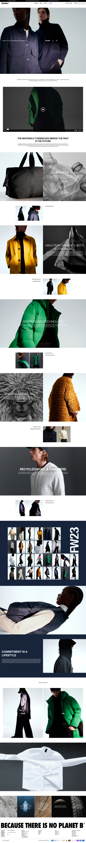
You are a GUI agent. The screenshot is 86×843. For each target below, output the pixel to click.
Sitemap (56, 834)
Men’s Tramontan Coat (49, 502)
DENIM (50, 3)
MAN (41, 3)
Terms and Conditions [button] (76, 830)
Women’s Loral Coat (37, 426)
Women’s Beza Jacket (49, 206)
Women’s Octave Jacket (49, 355)
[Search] (79, 3)
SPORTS (45, 3)
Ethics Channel (74, 836)
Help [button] (56, 830)
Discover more (64, 181)
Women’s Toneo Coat (49, 500)
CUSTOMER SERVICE (25, 837)
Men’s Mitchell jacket (37, 281)
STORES (75, 3)
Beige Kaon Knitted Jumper (35, 428)
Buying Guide (57, 831)
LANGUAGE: (5, 840)
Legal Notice (74, 831)
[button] (36, 3)
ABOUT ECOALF (69, 3)
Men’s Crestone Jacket (36, 279)
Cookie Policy (74, 834)
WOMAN (36, 3)
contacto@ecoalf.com (25, 836)
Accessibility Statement (75, 835)
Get (8, 834)
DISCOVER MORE (21, 401)
